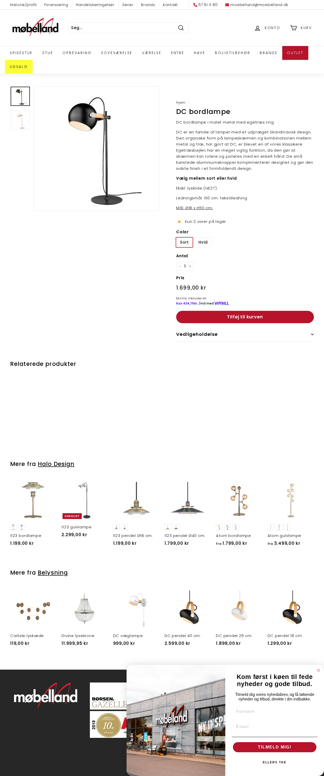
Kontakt (170, 4)
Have (199, 52)
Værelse (151, 52)
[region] (96, 148)
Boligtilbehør (232, 52)
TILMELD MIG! (274, 747)
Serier (127, 4)
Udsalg (19, 66)
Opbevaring (77, 52)
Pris (180, 278)
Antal (182, 256)
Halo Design (56, 464)
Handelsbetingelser (95, 4)
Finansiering (56, 4)
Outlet (295, 52)
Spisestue (21, 52)
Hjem (181, 102)
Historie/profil (23, 4)
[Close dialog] (318, 670)
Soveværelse (116, 52)
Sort (184, 242)
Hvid (203, 242)
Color (182, 232)
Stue (47, 52)
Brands (148, 4)
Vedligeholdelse (197, 334)
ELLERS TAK (275, 762)
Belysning (53, 573)
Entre (177, 52)
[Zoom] (96, 148)
